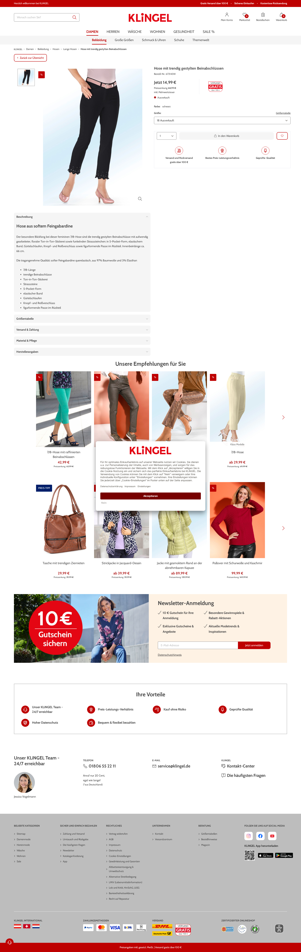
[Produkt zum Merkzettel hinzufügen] (282, 136)
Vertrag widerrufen (118, 833)
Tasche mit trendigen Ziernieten (63, 563)
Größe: (157, 113)
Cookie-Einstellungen (120, 856)
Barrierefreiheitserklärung (121, 893)
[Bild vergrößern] (140, 198)
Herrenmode (23, 844)
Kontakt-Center (241, 766)
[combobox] (46, 17)
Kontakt (159, 833)
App (65, 861)
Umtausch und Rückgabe (75, 839)
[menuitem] (92, 32)
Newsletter (68, 850)
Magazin (205, 844)
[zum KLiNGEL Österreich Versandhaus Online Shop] (17, 926)
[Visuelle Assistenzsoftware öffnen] (277, 928)
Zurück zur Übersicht (32, 57)
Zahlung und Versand (74, 833)
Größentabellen (209, 833)
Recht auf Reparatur (119, 898)
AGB (111, 839)
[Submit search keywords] (74, 17)
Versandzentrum (163, 839)
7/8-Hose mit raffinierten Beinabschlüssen (63, 454)
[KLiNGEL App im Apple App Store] (265, 855)
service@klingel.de (174, 766)
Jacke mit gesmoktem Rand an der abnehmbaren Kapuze (179, 565)
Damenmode (23, 839)
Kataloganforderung (73, 856)
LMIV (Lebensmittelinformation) (125, 882)
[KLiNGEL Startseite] (150, 17)
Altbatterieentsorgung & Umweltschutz (121, 869)
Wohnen (21, 856)
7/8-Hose (237, 452)
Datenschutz (115, 850)
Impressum (114, 844)
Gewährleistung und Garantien (124, 861)
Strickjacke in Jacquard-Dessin (121, 563)
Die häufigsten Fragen (246, 775)
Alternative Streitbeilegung (122, 876)
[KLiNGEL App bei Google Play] (284, 855)
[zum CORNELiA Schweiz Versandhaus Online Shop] (26, 926)
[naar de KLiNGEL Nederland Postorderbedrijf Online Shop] (36, 926)
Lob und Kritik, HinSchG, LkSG (124, 887)
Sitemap (21, 833)
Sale (19, 861)
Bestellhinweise (209, 839)
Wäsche (21, 850)
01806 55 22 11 (102, 766)
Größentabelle (283, 113)
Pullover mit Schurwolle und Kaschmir (237, 563)
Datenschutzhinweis (170, 655)
